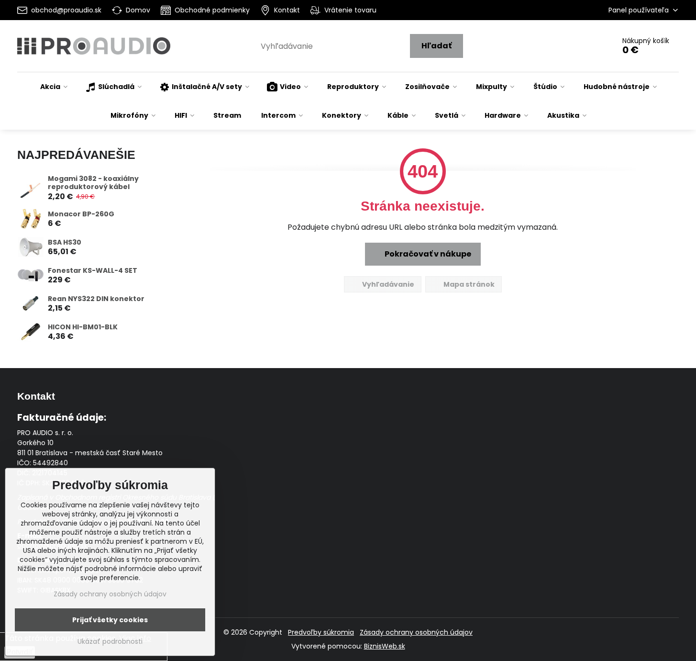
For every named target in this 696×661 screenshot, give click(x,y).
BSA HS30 (64, 242)
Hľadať (436, 45)
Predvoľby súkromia (321, 632)
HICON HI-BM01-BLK (83, 327)
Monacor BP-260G (81, 214)
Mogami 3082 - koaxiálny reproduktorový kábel (93, 183)
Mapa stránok (468, 284)
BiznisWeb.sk (384, 646)
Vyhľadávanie (387, 284)
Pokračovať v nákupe (427, 253)
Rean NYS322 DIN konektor (96, 298)
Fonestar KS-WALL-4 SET (92, 270)
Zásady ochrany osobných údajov (416, 632)
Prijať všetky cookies (110, 620)
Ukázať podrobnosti (110, 641)
